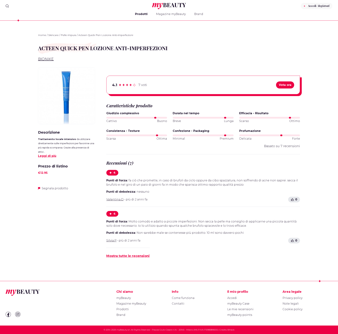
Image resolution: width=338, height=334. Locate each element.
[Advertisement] (66, 218)
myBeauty (123, 298)
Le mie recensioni (240, 309)
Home (42, 35)
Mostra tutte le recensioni (128, 256)
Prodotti (141, 14)
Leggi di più (47, 156)
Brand (198, 14)
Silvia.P (111, 240)
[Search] (7, 6)
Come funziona (183, 298)
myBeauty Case (238, 303)
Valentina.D (115, 199)
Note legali (291, 303)
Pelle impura (68, 35)
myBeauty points (239, 315)
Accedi (232, 298)
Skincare (53, 35)
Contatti (178, 303)
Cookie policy (292, 309)
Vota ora (285, 85)
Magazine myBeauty (171, 14)
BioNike (46, 59)
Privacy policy (292, 298)
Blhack (230, 329)
